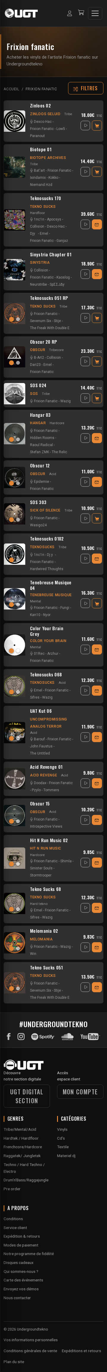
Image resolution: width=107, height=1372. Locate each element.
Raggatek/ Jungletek (22, 1155)
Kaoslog (63, 277)
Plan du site (14, 1361)
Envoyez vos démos (21, 1288)
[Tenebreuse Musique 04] (14, 598)
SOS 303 (38, 502)
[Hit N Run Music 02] (14, 858)
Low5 (60, 129)
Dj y (50, 555)
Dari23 (35, 365)
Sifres (35, 697)
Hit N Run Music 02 (49, 840)
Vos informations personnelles (31, 1339)
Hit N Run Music (45, 848)
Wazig (65, 401)
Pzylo (36, 790)
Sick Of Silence (45, 510)
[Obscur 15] (14, 815)
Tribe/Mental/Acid (20, 1129)
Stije (57, 321)
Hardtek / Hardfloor (21, 1138)
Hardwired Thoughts (46, 569)
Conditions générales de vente (30, 1350)
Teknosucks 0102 (47, 539)
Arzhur (52, 654)
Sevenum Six (40, 321)
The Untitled (40, 753)
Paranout (37, 136)
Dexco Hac (43, 122)
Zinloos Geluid (45, 114)
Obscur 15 (40, 804)
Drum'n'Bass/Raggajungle (26, 1180)
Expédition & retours (22, 1236)
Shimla (66, 861)
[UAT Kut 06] (14, 732)
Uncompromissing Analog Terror (48, 722)
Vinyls (62, 1129)
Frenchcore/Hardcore (23, 1146)
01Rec (39, 654)
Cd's (61, 1138)
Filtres (89, 88)
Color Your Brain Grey (46, 631)
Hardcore (57, 423)
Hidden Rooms (42, 438)
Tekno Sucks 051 (46, 968)
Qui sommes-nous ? (21, 1271)
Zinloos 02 (40, 106)
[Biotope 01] (14, 167)
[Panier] (81, 13)
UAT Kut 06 (41, 711)
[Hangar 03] (14, 433)
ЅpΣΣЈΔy (57, 284)
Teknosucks (42, 547)
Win (33, 954)
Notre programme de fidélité (29, 1253)
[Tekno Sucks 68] (14, 903)
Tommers (51, 790)
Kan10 (35, 615)
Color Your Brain (48, 641)
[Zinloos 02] (14, 121)
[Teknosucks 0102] (14, 554)
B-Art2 (39, 358)
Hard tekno (39, 904)
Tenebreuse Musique (51, 595)
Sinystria (40, 262)
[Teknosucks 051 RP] (14, 313)
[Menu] (95, 13)
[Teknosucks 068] (14, 686)
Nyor (47, 615)
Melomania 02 (44, 931)
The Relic (59, 452)
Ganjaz (62, 241)
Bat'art (39, 170)
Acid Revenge (43, 775)
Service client (15, 1227)
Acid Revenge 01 (46, 767)
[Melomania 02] (14, 942)
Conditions (13, 1218)
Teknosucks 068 (46, 675)
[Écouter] (85, 125)
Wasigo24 (38, 525)
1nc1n (39, 219)
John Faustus (41, 746)
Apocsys (54, 219)
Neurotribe (38, 284)
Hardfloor (37, 213)
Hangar (38, 423)
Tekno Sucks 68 (45, 889)
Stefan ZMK (39, 452)
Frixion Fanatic (42, 129)
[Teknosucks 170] (14, 220)
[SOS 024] (14, 393)
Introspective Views (46, 826)
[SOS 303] (14, 514)
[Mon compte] (69, 13)
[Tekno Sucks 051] (14, 982)
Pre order (12, 1188)
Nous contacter (17, 1297)
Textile (63, 1146)
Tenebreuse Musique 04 (50, 585)
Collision (37, 226)
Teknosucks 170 (45, 198)
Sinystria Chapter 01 (50, 255)
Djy (32, 233)
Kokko (53, 178)
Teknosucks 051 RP (49, 298)
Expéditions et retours (81, 1350)
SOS (34, 394)
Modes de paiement (21, 1245)
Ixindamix (38, 178)
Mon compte (80, 1091)
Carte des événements (23, 1280)
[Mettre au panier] (97, 125)
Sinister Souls (41, 868)
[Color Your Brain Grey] (14, 645)
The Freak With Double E (50, 328)
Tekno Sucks (43, 207)
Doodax (40, 783)
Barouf (39, 739)
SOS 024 (38, 385)
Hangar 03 (40, 415)
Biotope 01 (40, 149)
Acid (52, 474)
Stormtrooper (40, 875)
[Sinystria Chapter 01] (14, 269)
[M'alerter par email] (97, 224)
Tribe (68, 114)
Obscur (37, 350)
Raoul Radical (41, 445)
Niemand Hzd (41, 185)
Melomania (41, 939)
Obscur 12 (40, 466)
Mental (35, 601)
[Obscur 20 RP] (14, 357)
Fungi (64, 608)
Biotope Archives (48, 158)
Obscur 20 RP (43, 342)
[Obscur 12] (14, 477)
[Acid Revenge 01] (14, 778)
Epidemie (41, 482)
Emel (44, 233)
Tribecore (56, 350)
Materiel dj (66, 1155)
